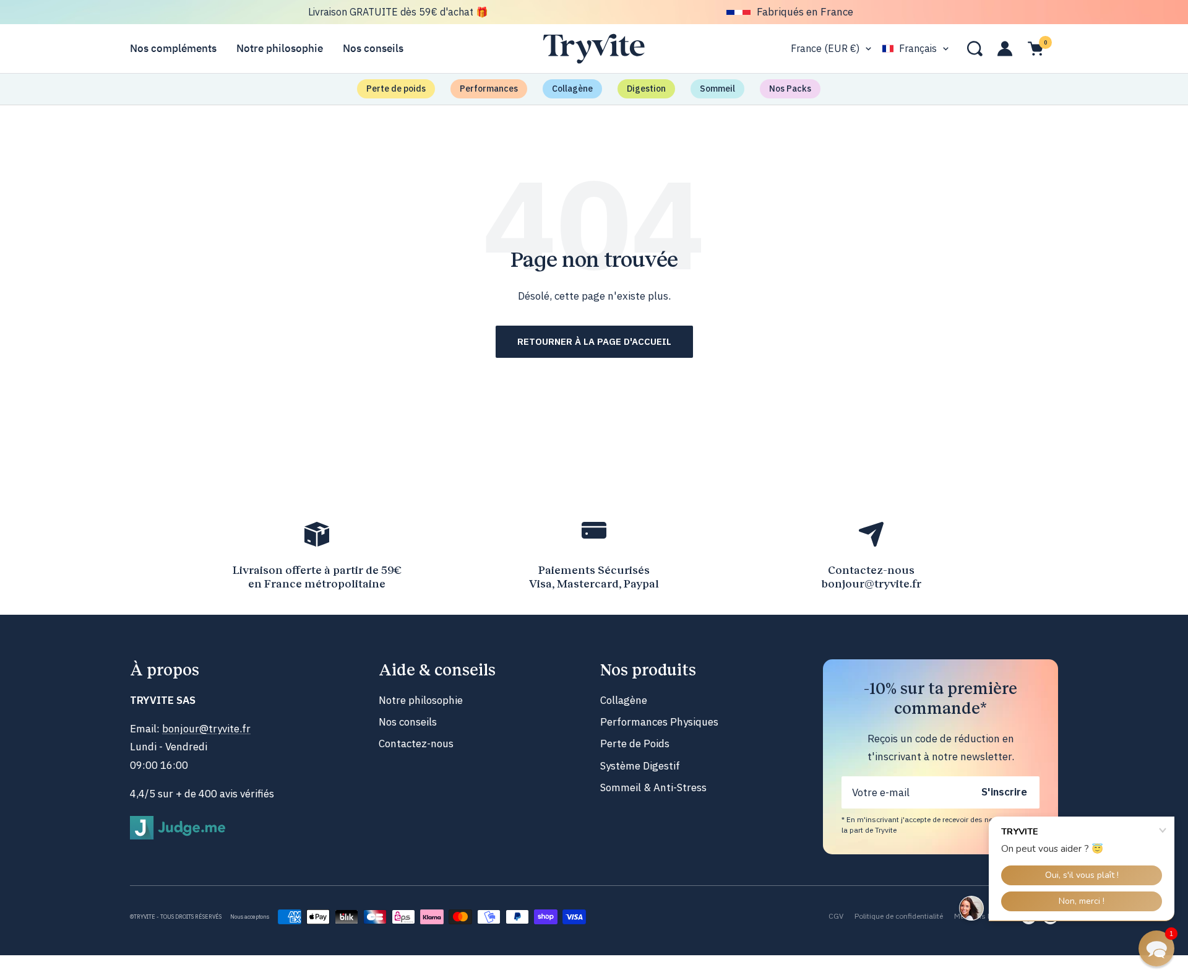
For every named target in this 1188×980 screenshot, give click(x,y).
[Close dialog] (717, 367)
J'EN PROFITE (594, 565)
